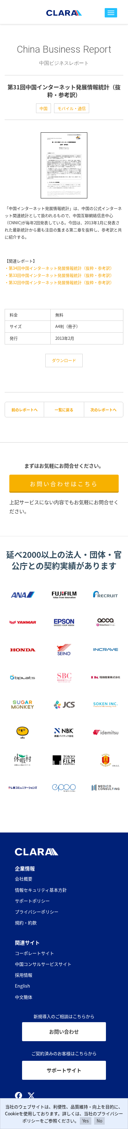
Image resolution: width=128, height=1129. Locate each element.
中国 (43, 108)
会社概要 (23, 878)
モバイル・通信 (71, 108)
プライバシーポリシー (36, 911)
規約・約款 (26, 922)
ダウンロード (64, 360)
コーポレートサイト (34, 953)
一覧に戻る (64, 409)
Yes (85, 1120)
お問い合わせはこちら (64, 484)
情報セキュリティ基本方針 (41, 890)
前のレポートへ (24, 409)
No (99, 1120)
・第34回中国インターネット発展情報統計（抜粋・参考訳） (59, 268)
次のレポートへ (103, 409)
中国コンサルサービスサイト (43, 964)
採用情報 (23, 975)
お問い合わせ (64, 1031)
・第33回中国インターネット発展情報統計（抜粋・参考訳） (59, 275)
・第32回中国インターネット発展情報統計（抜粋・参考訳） (59, 282)
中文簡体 (23, 997)
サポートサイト (64, 1070)
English (22, 986)
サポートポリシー (32, 901)
